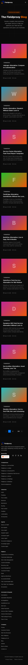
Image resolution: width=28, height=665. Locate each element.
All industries (4, 516)
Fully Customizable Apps (7, 581)
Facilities (3, 511)
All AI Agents (4, 527)
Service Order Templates (7, 611)
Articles (3, 643)
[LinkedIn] (21, 455)
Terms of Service (18, 659)
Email (2, 573)
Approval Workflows (6, 576)
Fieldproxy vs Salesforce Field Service (10, 473)
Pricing (2, 627)
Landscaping (4, 514)
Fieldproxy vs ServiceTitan (7, 465)
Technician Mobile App (6, 557)
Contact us (4, 649)
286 (19, 431)
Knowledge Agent (5, 543)
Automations (4, 595)
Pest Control (4, 508)
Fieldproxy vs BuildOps (6, 481)
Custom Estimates (5, 562)
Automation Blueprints (6, 597)
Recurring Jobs (5, 565)
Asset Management (5, 568)
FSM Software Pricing (6, 616)
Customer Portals (5, 570)
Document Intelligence (6, 541)
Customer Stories (5, 630)
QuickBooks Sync (5, 603)
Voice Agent (4, 530)
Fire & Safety (4, 497)
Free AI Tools (4, 619)
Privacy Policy (9, 659)
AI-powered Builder (5, 578)
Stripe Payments (5, 608)
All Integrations (4, 600)
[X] (18, 455)
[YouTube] (13, 455)
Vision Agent (4, 538)
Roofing (3, 506)
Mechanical (4, 503)
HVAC (2, 492)
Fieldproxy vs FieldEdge (6, 479)
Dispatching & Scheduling (7, 554)
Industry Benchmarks (6, 614)
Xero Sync (3, 605)
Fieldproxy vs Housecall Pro (8, 470)
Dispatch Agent (5, 533)
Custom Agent (4, 546)
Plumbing (3, 495)
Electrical (3, 500)
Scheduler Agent (5, 535)
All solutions (4, 587)
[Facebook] (15, 455)
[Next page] (21, 431)
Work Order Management (7, 560)
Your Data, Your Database (7, 584)
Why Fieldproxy (5, 635)
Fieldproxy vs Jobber (6, 468)
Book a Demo (4, 646)
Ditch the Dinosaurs (6, 632)
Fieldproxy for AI (5, 638)
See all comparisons (6, 484)
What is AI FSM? (5, 524)
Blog (2, 641)
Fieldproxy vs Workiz (6, 476)
